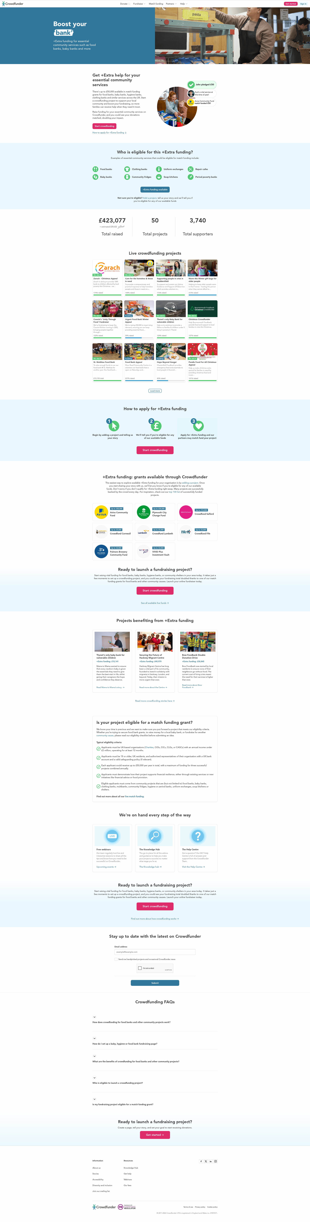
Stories (96, 1174)
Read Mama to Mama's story (109, 687)
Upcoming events (105, 866)
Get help (127, 1174)
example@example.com (126, 952)
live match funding (134, 796)
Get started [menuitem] (291, 4)
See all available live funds (153, 603)
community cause (105, 735)
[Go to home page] (12, 3)
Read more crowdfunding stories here (153, 700)
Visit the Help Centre (192, 866)
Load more (155, 391)
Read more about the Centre (152, 687)
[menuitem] (139, 3)
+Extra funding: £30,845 (193, 661)
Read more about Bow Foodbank (192, 686)
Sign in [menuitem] (303, 4)
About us (97, 1168)
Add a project (149, 198)
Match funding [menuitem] (156, 3)
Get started (153, 1134)
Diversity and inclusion (102, 1185)
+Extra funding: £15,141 (108, 661)
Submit (155, 983)
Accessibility (98, 1179)
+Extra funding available (155, 189)
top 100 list (174, 491)
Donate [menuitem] (124, 3)
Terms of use (188, 1207)
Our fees (127, 1185)
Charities (149, 747)
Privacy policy (200, 1207)
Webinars (128, 1179)
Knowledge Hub (131, 1168)
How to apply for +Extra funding (108, 132)
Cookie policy (212, 1207)
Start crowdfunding (104, 126)
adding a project (190, 482)
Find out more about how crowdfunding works (153, 918)
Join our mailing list (101, 1191)
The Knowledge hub (149, 866)
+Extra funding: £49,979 (150, 661)
